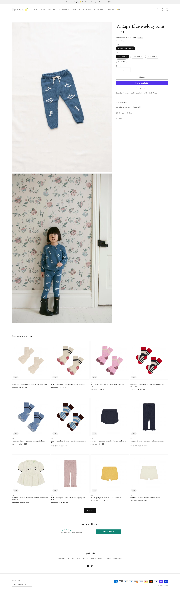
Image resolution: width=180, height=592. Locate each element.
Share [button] (120, 118)
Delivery (78, 558)
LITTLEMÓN (165, 585)
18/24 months (152, 57)
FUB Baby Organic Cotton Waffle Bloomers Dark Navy (108, 441)
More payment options (142, 88)
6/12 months (122, 57)
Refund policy (117, 558)
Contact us (61, 558)
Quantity (118, 66)
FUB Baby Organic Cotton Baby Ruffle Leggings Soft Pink (68, 498)
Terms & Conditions (104, 558)
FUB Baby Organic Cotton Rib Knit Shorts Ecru (145, 498)
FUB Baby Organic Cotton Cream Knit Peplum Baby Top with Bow (30, 498)
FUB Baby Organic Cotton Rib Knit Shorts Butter (106, 498)
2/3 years (121, 61)
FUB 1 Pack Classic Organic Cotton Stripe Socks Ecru (68, 384)
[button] (52, 9)
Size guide (70, 558)
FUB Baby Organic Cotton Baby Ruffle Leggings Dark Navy (147, 442)
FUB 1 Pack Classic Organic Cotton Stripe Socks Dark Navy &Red (147, 385)
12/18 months (137, 57)
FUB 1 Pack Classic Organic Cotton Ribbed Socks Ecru (29, 384)
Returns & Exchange (89, 558)
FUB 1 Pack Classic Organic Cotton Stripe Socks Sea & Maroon (68, 442)
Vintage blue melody (125, 48)
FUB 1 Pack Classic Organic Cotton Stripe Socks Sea (28, 441)
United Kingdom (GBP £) (21, 584)
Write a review (108, 531)
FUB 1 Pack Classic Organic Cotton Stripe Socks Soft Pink (107, 385)
